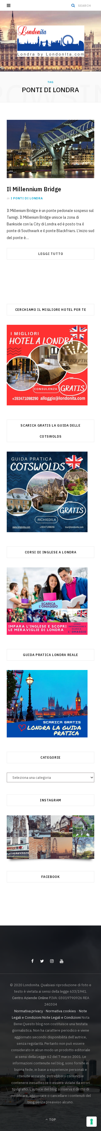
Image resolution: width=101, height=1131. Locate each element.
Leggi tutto (50, 254)
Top (52, 1120)
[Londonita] (50, 41)
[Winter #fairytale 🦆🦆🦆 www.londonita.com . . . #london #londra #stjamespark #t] (83, 826)
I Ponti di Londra (27, 198)
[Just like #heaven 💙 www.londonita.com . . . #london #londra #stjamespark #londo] (83, 848)
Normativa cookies (61, 1011)
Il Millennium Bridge (34, 189)
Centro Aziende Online (30, 998)
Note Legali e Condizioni (61, 1017)
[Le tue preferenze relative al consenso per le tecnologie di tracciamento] (91, 1121)
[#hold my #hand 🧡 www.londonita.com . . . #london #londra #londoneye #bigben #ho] (61, 848)
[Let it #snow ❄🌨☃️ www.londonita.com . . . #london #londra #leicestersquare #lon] (40, 826)
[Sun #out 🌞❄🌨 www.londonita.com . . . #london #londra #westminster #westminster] (18, 826)
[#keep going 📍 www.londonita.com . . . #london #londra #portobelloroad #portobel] (18, 848)
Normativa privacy (28, 1011)
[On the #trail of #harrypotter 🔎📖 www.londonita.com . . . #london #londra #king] (40, 848)
